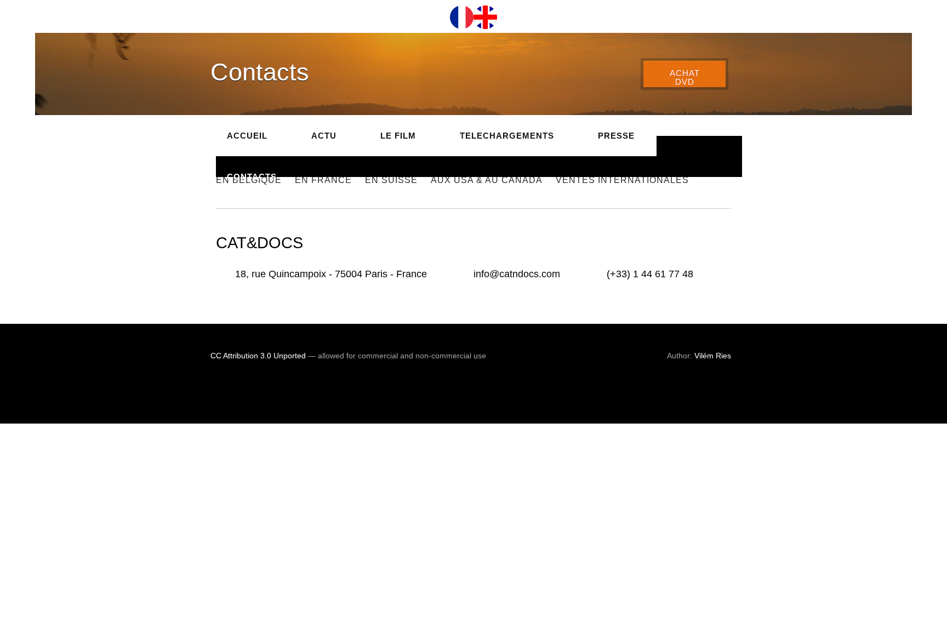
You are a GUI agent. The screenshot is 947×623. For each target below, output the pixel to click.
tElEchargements (507, 135)
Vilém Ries (712, 355)
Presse (616, 135)
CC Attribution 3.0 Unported (258, 355)
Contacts (252, 176)
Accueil (247, 135)
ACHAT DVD (685, 78)
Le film (398, 135)
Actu (323, 135)
